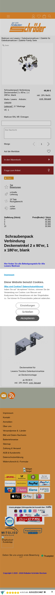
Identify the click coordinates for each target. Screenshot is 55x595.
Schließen (27, 311)
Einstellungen (27, 305)
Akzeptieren (27, 318)
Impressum (9, 275)
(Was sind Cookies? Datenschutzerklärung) (23, 286)
